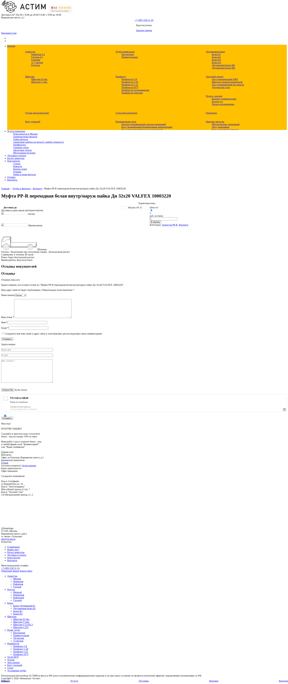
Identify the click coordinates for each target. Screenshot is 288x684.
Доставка (144, 680)
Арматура (30, 51)
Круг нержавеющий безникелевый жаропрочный (147, 127)
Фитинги (37, 188)
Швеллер (29, 76)
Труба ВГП (13, 657)
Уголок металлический (37, 113)
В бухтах (35, 65)
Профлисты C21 (130, 84)
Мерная (17, 578)
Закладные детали (22, 150)
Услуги (74, 680)
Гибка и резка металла (24, 174)
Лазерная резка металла (25, 136)
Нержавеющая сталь (126, 121)
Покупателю (13, 161)
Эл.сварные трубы (16, 670)
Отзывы (17, 171)
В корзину (155, 222)
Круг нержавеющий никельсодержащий (142, 129)
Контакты (12, 180)
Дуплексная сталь (221, 87)
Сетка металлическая (126, 113)
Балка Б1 (216, 54)
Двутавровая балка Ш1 (223, 65)
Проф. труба (13, 630)
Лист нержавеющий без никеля (228, 84)
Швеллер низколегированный (227, 82)
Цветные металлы (215, 121)
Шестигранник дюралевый (226, 124)
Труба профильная (125, 51)
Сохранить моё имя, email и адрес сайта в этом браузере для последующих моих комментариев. (53, 333)
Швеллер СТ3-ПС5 (23, 624)
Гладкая (17, 587)
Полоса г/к (217, 101)
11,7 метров (37, 62)
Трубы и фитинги (22, 188)
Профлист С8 (20, 646)
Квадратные (128, 54)
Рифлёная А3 (38, 54)
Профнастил (19, 144)
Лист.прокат (13, 662)
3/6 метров (18, 638)
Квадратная (19, 632)
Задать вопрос (29, 465)
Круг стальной (32, 121)
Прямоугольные (130, 57)
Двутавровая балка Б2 (24, 608)
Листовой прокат (215, 76)
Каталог (11, 46)
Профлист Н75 (20, 654)
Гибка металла (20, 139)
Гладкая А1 (37, 57)
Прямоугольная (21, 635)
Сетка (10, 668)
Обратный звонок (10, 571)
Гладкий (17, 600)
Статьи (16, 163)
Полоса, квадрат (214, 96)
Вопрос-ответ (20, 169)
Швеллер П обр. (39, 79)
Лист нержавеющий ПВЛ (225, 79)
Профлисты (13, 643)
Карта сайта (26, 571)
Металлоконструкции (24, 153)
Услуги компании (16, 131)
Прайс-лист (13, 549)
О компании (13, 547)
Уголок (11, 659)
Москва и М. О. (135, 207)
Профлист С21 (20, 651)
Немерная (18, 581)
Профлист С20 (20, 649)
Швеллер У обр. (39, 82)
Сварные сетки (21, 147)
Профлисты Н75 (130, 87)
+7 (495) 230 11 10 (10, 568)
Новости (17, 166)
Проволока (211, 113)
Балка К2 (216, 62)
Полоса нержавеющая (223, 104)
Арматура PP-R (170, 225)
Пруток (11, 589)
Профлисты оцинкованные (135, 90)
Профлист (121, 76)
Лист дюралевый (220, 127)
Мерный (17, 592)
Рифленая (18, 584)
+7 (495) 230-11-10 (144, 20)
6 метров (35, 60)
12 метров (18, 641)
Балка (10, 603)
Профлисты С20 (130, 82)
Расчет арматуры (15, 158)
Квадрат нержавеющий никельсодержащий (144, 124)
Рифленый (18, 597)
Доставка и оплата (16, 155)
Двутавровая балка (215, 51)
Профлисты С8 (129, 79)
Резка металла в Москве (25, 134)
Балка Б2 (216, 57)
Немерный (18, 595)
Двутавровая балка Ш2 (223, 68)
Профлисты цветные (132, 93)
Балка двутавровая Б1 (24, 605)
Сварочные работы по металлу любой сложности (38, 142)
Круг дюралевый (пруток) (225, 129)
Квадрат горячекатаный (224, 99)
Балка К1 (216, 60)
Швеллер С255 (20, 627)
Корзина (213, 680)
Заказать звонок (144, 30)
